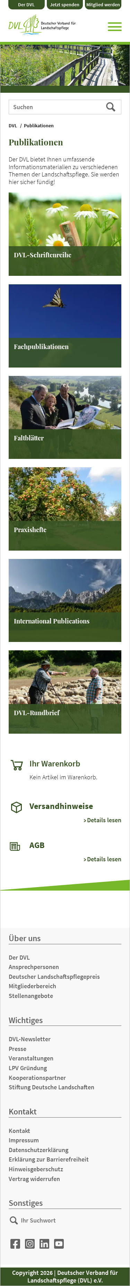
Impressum (24, 1140)
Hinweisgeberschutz (36, 1169)
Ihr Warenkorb (54, 764)
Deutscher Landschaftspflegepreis (54, 977)
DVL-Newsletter (30, 1039)
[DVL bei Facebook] (15, 1244)
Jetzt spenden (64, 4)
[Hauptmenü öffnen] (115, 25)
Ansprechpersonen (34, 967)
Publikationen (39, 126)
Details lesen (104, 820)
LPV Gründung (28, 1068)
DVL (13, 126)
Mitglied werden (103, 4)
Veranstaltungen (31, 1058)
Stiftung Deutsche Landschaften (51, 1087)
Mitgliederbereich (32, 986)
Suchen (111, 106)
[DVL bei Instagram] (30, 1244)
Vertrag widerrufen (34, 1179)
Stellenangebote (31, 996)
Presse (17, 1049)
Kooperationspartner (37, 1078)
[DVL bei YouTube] (59, 1244)
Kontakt (19, 1131)
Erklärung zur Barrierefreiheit (49, 1159)
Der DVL (26, 4)
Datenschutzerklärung (38, 1150)
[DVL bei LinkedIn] (44, 1244)
